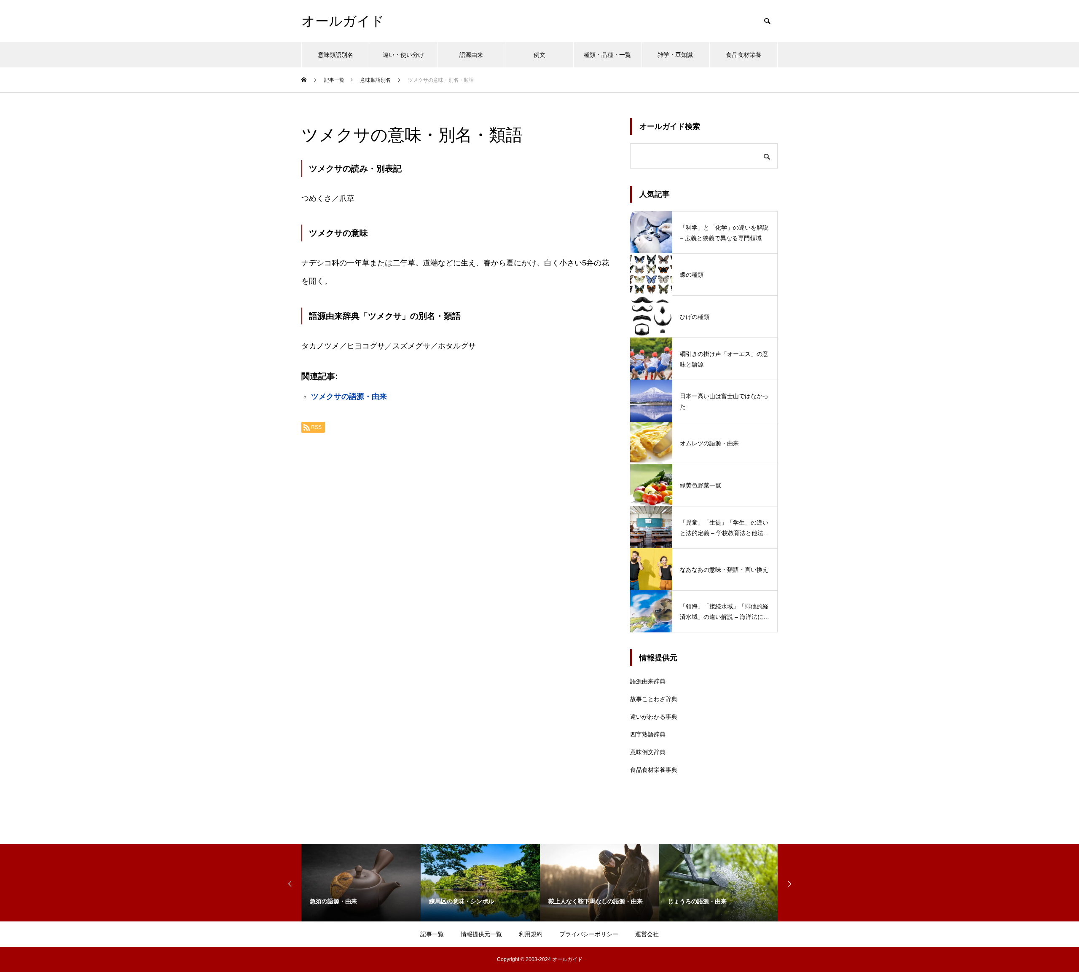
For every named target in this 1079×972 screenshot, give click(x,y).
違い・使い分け (403, 54)
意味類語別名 (335, 54)
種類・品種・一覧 (607, 54)
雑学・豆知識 (675, 54)
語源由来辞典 (648, 681)
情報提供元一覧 (481, 934)
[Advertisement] (457, 545)
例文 (539, 54)
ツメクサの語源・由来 (349, 396)
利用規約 (530, 934)
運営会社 (647, 934)
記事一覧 (432, 934)
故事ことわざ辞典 (653, 699)
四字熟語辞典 (648, 734)
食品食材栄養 (743, 54)
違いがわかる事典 (653, 716)
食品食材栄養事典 (653, 769)
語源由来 (471, 54)
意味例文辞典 (648, 752)
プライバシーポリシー (588, 934)
